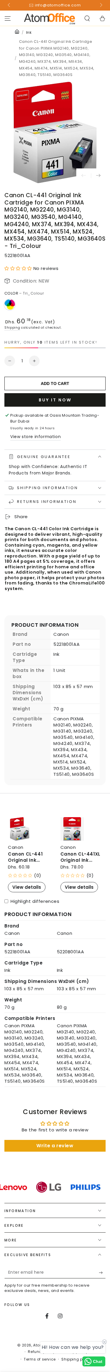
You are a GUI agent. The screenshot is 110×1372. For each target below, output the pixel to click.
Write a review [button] (54, 1145)
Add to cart (55, 383)
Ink (29, 32)
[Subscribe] (102, 1272)
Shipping (12, 327)
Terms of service (40, 1359)
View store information (35, 437)
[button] (87, 18)
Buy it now (55, 400)
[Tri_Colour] (9, 304)
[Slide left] (9, 5)
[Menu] (7, 18)
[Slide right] (101, 5)
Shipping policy (76, 1359)
